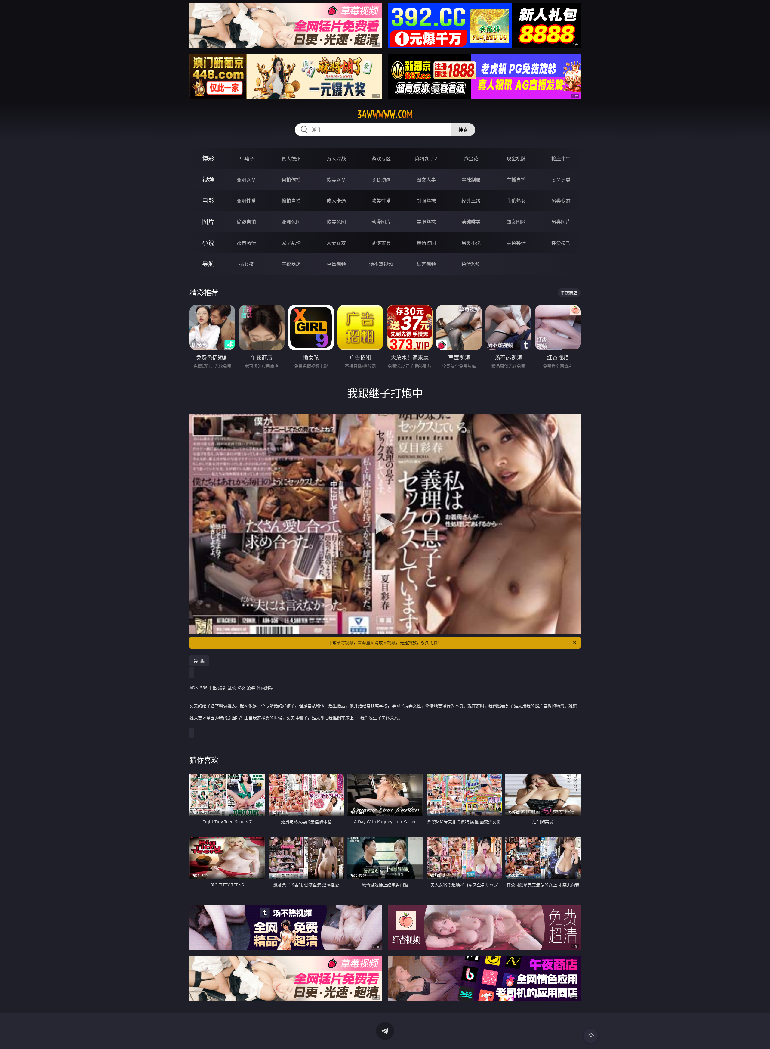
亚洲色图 (291, 222)
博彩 (208, 158)
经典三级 (471, 200)
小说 (208, 243)
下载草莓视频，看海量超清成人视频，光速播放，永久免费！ (385, 642)
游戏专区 (381, 158)
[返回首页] (591, 1036)
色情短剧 (471, 264)
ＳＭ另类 (561, 179)
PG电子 (246, 158)
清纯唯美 (471, 222)
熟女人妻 (426, 179)
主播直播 (516, 179)
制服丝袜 (426, 200)
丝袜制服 (471, 179)
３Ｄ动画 (381, 179)
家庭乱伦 (291, 243)
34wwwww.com (385, 114)
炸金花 (471, 158)
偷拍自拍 (291, 200)
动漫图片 (381, 222)
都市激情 (246, 243)
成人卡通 (336, 200)
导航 (208, 264)
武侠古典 (381, 243)
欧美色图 (336, 222)
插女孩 (246, 264)
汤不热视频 (381, 264)
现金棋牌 (516, 158)
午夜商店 (291, 264)
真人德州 (291, 158)
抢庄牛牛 (561, 158)
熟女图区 (516, 222)
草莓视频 (336, 264)
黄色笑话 (516, 243)
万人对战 (336, 158)
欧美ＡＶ (336, 179)
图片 (208, 222)
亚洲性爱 (246, 200)
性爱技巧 (561, 243)
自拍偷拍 (291, 179)
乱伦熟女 (516, 200)
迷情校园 (426, 243)
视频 (208, 179)
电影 (208, 201)
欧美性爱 (381, 200)
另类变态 (561, 200)
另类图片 (561, 222)
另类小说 (471, 243)
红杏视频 (426, 264)
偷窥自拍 (246, 222)
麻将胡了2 (426, 158)
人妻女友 (336, 243)
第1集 (199, 660)
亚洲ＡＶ (246, 179)
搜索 (463, 129)
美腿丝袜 (426, 222)
